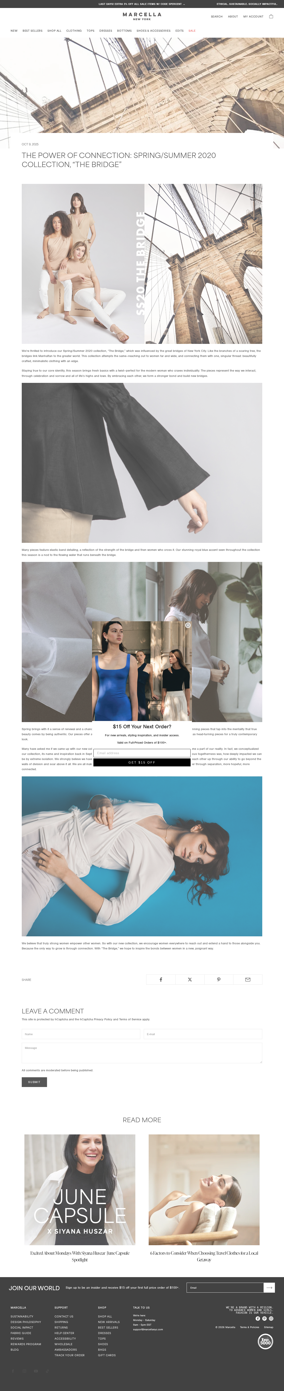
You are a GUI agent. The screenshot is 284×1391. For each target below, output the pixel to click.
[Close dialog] (188, 625)
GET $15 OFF (142, 762)
